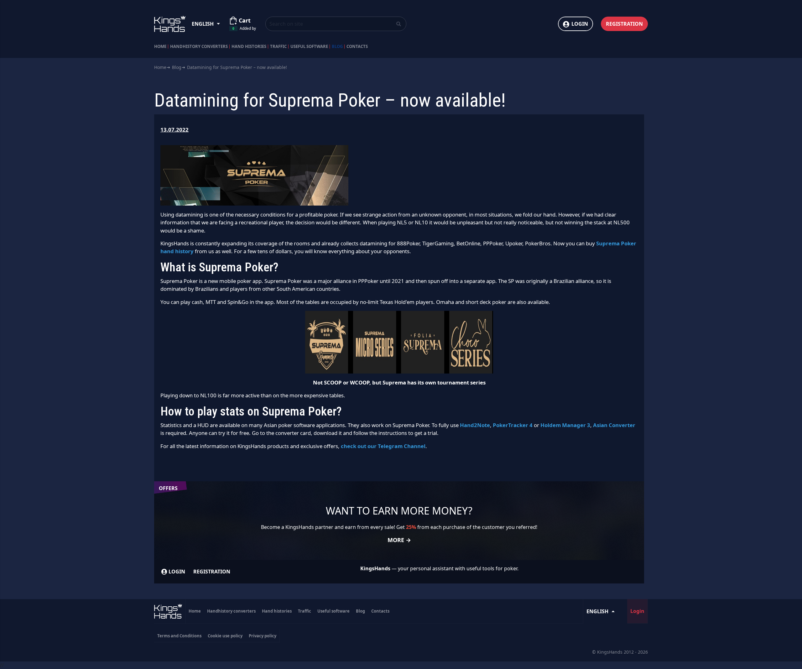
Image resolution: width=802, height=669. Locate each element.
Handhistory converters (199, 46)
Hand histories (249, 46)
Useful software (309, 46)
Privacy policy (262, 636)
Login (579, 23)
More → (399, 540)
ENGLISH (203, 23)
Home (160, 46)
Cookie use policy (225, 636)
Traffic (278, 46)
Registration (624, 23)
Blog (337, 46)
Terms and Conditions (179, 636)
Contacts (357, 46)
